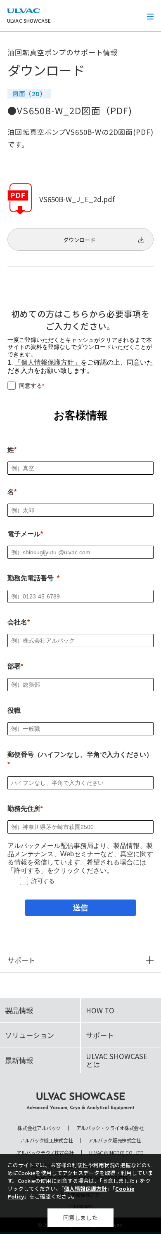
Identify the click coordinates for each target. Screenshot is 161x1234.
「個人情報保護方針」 (47, 362)
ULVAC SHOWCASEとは (116, 1060)
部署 (14, 666)
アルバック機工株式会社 (46, 1140)
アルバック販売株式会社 (114, 1140)
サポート (100, 1035)
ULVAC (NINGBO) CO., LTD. (116, 1152)
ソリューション (29, 1035)
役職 (14, 710)
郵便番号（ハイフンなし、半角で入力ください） (80, 754)
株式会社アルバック (39, 1128)
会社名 (17, 622)
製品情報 (19, 1010)
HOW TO (100, 1010)
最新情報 (19, 1060)
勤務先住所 (23, 808)
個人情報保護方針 (85, 1188)
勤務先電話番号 (30, 578)
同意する (30, 385)
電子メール (23, 533)
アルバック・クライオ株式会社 (110, 1128)
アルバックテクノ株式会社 (45, 1152)
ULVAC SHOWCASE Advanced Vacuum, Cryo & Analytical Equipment (80, 1101)
